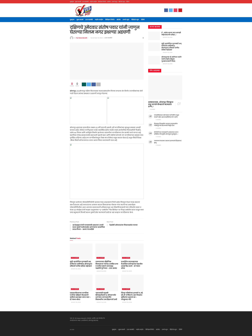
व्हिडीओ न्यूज (122, 1)
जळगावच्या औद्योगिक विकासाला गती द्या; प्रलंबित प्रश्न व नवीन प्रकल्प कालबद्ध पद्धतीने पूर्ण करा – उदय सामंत (106, 265)
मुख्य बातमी (78, 1)
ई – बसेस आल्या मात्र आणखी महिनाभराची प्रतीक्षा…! (171, 34)
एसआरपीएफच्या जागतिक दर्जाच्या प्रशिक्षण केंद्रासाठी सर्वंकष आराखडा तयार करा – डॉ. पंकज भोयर (80, 296)
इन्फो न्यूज (114, 1)
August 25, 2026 (76, 269)
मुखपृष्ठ (72, 1)
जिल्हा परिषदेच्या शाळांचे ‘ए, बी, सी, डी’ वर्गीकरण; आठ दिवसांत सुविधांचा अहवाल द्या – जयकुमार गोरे (132, 296)
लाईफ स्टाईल (93, 1)
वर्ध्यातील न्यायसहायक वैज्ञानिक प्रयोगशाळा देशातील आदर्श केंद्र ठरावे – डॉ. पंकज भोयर (132, 265)
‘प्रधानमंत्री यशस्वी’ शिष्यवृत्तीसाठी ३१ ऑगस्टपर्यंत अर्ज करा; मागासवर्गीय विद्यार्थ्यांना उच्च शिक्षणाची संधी (106, 296)
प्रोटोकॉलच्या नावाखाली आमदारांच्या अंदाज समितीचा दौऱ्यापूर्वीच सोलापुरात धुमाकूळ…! (166, 133)
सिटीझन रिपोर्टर (102, 1)
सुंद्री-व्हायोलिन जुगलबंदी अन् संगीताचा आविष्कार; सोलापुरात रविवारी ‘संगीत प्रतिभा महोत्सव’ (81, 264)
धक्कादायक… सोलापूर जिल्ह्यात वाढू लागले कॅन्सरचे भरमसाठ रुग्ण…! (160, 104)
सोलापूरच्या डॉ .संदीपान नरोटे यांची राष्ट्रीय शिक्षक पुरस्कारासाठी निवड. (171, 59)
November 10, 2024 (97, 38)
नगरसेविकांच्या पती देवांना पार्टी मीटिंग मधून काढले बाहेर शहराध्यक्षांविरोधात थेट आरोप (166, 116)
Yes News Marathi (81, 38)
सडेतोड (109, 1)
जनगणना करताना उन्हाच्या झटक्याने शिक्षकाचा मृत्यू (167, 142)
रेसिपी (127, 1)
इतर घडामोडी (85, 1)
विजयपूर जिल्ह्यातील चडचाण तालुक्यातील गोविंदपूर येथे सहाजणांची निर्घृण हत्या (166, 125)
